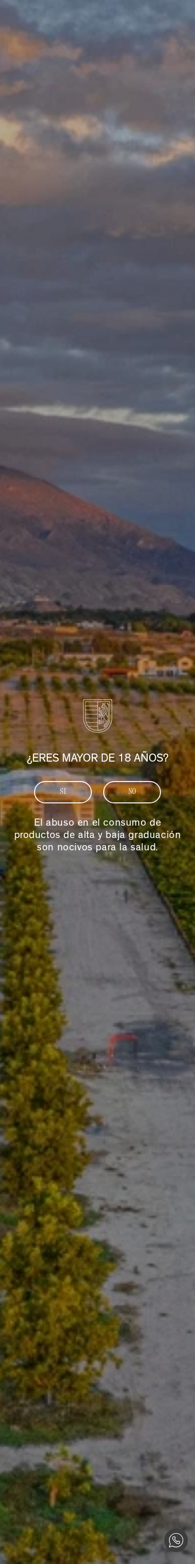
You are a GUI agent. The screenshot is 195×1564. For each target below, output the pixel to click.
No (132, 792)
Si (63, 792)
